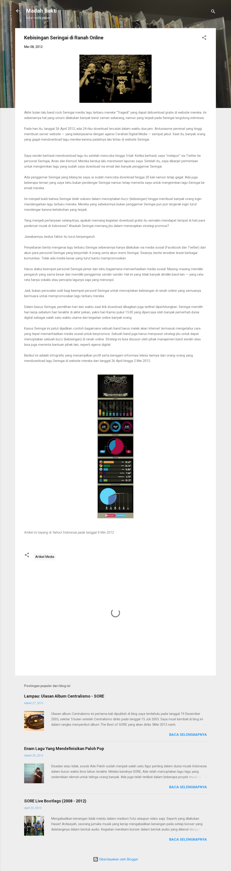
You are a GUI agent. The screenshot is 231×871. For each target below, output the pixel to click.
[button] (204, 38)
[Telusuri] (213, 12)
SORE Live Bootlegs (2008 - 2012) (55, 801)
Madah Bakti (41, 11)
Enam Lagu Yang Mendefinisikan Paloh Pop (64, 748)
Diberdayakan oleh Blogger (118, 859)
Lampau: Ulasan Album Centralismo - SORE (64, 696)
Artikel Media (44, 557)
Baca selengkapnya (188, 735)
